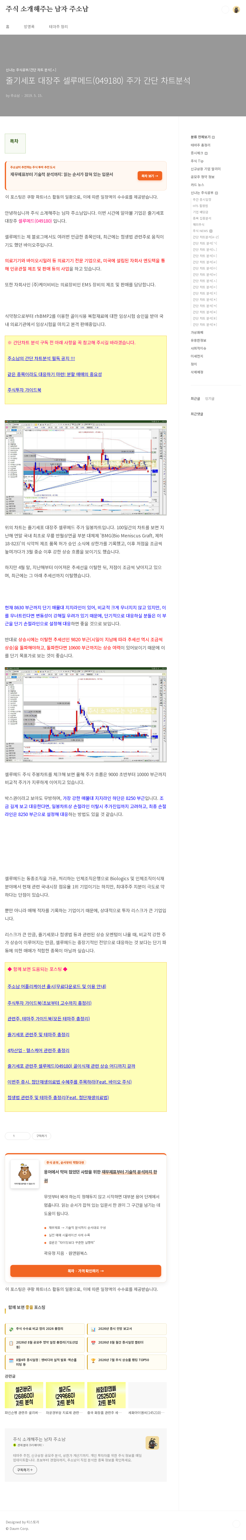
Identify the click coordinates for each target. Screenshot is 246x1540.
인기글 (210, 398)
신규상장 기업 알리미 (206, 168)
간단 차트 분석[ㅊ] (205, 299)
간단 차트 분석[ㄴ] (205, 249)
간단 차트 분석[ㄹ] (205, 262)
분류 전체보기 (201, 136)
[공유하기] (19, 1136)
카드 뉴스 (197, 184)
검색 (225, 9)
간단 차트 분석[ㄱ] (205, 243)
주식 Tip (197, 160)
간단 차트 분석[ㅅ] (205, 280)
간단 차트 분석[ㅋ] (205, 305)
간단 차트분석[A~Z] (206, 237)
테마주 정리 (58, 26)
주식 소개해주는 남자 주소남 (47, 9)
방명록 (29, 26)
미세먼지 (197, 356)
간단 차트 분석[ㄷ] (205, 255)
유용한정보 (198, 340)
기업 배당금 (200, 212)
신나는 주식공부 (203, 192)
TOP (236, 1524)
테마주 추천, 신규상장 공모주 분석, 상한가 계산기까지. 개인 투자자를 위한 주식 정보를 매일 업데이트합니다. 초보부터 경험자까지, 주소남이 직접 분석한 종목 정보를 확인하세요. (77, 1457)
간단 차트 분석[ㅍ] (205, 318)
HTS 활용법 (200, 205)
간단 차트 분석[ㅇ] (205, 287)
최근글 (195, 398)
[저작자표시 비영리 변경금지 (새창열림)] (57, 1136)
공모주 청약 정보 (203, 176)
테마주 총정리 (200, 145)
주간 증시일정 (202, 199)
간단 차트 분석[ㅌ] (205, 312)
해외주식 (198, 224)
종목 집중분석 (202, 218)
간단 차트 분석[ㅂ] (205, 274)
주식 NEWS (201, 230)
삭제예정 (197, 372)
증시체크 (197, 153)
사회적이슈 (198, 348)
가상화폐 (197, 332)
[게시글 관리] (25, 1136)
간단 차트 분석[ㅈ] (205, 293)
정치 (194, 364)
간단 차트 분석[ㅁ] (205, 268)
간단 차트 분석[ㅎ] (205, 324)
